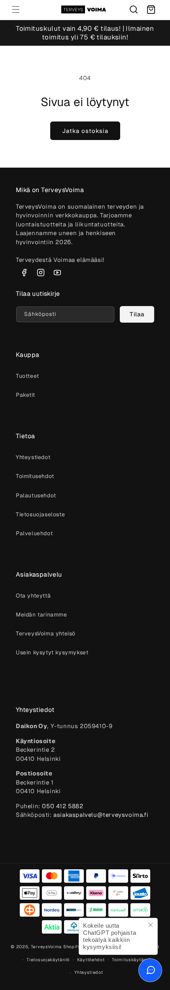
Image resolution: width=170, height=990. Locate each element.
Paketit (25, 394)
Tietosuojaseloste (40, 514)
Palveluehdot (34, 533)
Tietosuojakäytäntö (48, 959)
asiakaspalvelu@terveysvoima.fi (100, 814)
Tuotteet (27, 375)
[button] (16, 9)
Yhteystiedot (33, 457)
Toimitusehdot (35, 476)
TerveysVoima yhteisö (46, 633)
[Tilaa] (137, 314)
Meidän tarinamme (41, 614)
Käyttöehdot (91, 959)
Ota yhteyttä (33, 595)
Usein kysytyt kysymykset (52, 652)
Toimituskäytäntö (131, 959)
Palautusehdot (36, 495)
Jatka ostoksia (85, 130)
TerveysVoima (46, 946)
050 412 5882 (62, 806)
